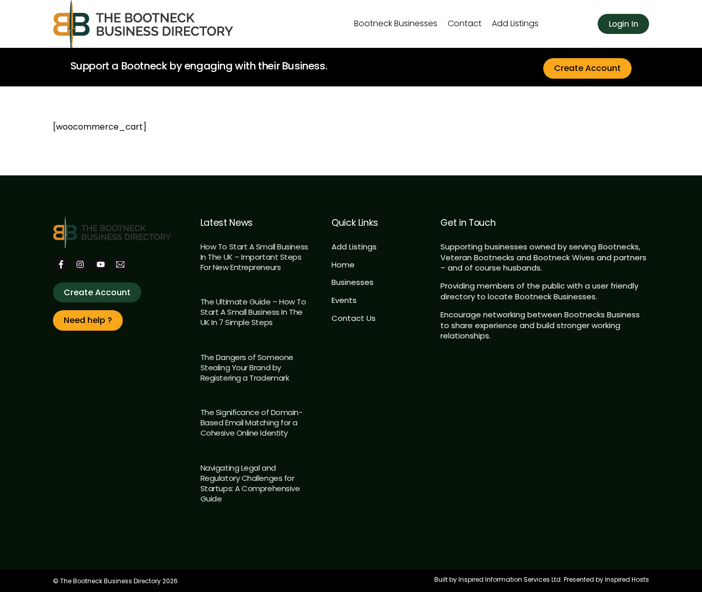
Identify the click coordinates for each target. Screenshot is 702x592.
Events (344, 300)
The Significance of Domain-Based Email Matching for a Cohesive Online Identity (251, 422)
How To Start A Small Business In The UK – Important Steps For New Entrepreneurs (254, 257)
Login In (623, 24)
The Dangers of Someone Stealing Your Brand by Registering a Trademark (246, 367)
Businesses (352, 282)
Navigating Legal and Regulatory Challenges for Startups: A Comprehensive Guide (250, 483)
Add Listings (515, 23)
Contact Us (353, 318)
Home (343, 264)
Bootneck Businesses (395, 23)
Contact (465, 23)
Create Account (587, 68)
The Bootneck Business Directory (110, 581)
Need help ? (88, 320)
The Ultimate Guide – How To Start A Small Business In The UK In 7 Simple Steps (253, 312)
